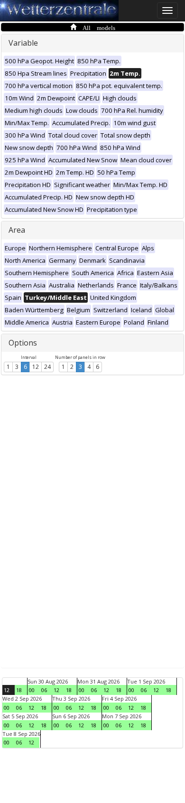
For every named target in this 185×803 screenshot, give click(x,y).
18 (19, 690)
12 (35, 367)
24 (47, 367)
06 (44, 690)
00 (32, 690)
